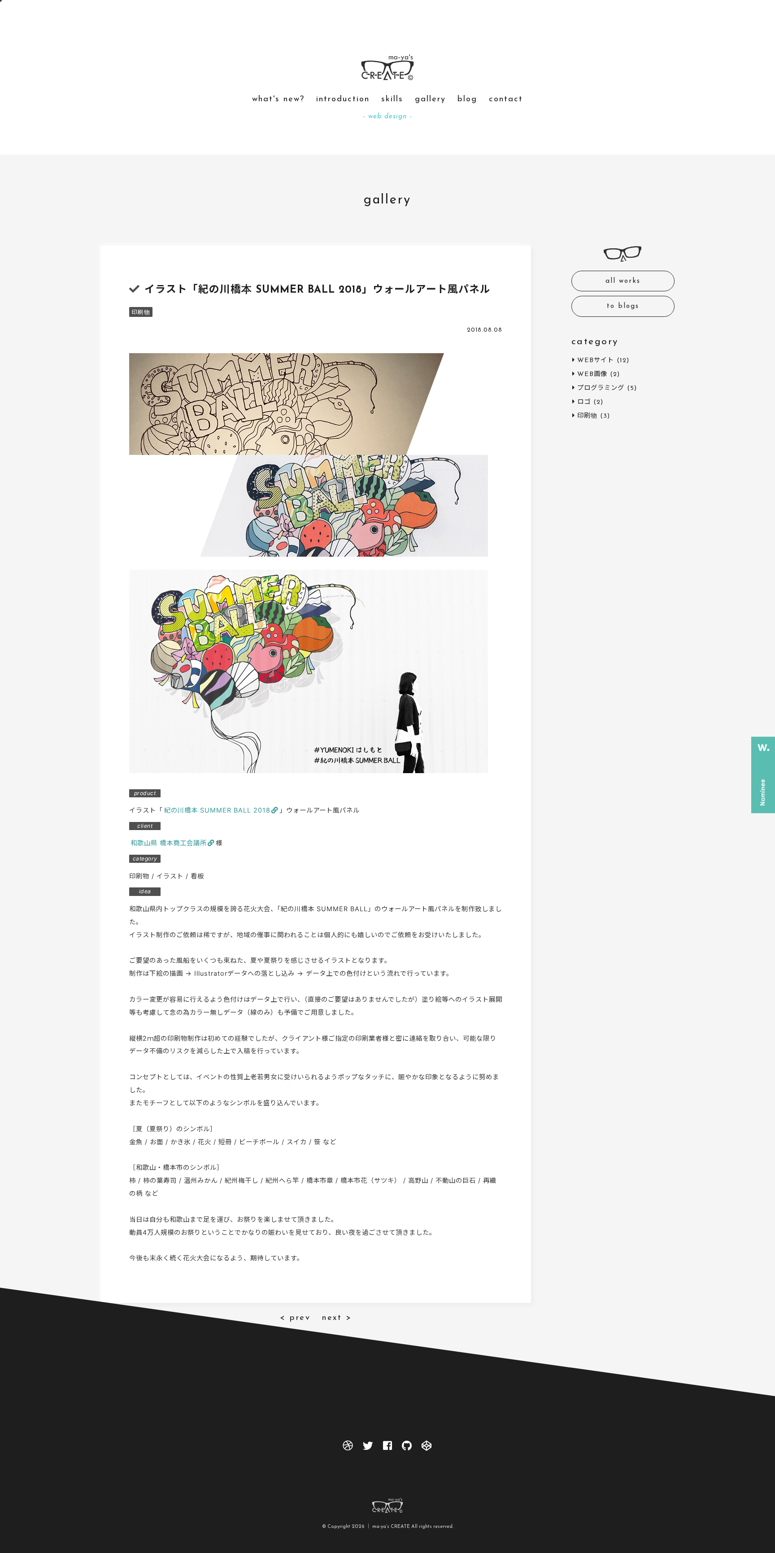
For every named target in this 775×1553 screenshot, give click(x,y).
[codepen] (427, 1448)
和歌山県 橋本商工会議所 (169, 843)
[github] (407, 1448)
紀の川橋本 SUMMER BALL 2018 (217, 810)
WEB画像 (592, 374)
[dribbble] (348, 1448)
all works (622, 281)
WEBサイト (595, 360)
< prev (295, 1318)
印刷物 (140, 313)
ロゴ (584, 402)
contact (506, 99)
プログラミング (600, 388)
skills (392, 99)
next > (337, 1318)
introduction (343, 99)
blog (467, 99)
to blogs (623, 306)
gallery (430, 99)
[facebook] (387, 1448)
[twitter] (368, 1448)
